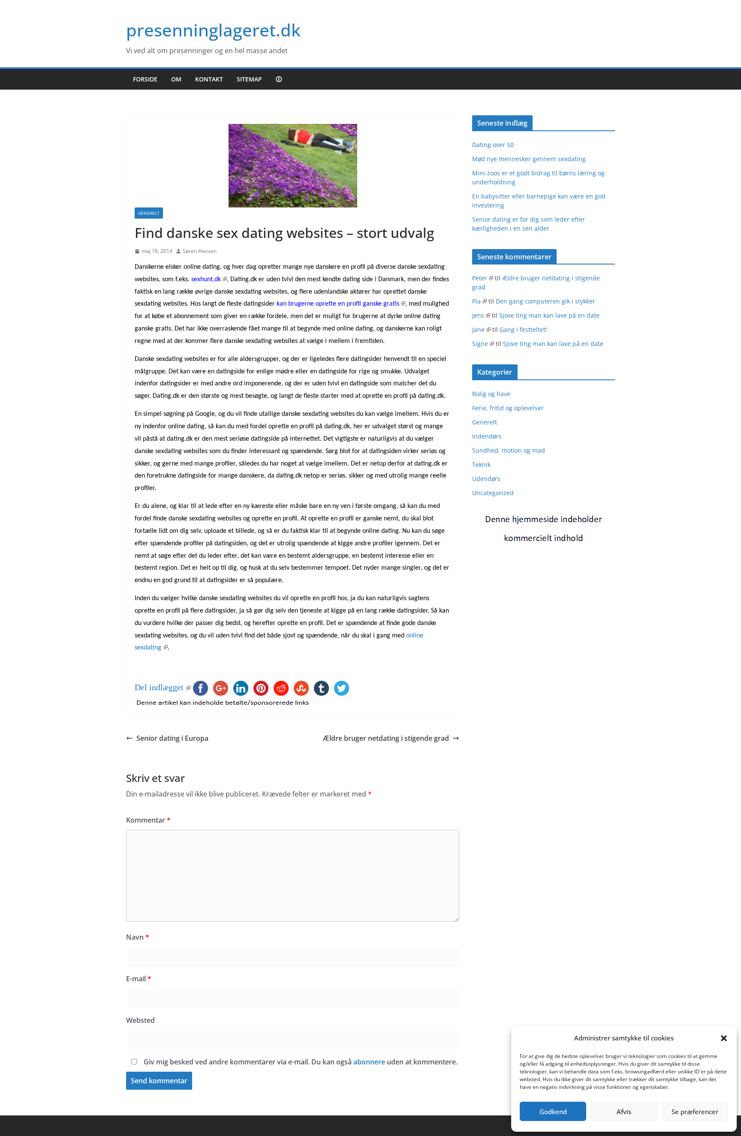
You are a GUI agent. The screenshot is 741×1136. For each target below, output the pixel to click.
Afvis (624, 1111)
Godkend (553, 1111)
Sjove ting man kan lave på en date (549, 315)
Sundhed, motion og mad (508, 450)
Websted (140, 1020)
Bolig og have (491, 394)
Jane (478, 329)
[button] (724, 1038)
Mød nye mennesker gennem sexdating (529, 159)
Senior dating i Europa (172, 738)
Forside (145, 79)
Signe (480, 344)
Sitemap (249, 79)
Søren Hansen (200, 251)
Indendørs (487, 436)
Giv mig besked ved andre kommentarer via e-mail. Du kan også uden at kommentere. (300, 1062)
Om (176, 79)
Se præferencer (695, 1111)
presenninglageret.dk (213, 30)
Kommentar (148, 820)
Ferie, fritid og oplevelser (508, 408)
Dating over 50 (493, 145)
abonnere (369, 1062)
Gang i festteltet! (523, 329)
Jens (478, 315)
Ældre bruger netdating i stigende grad (386, 738)
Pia (476, 301)
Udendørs (486, 479)
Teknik (481, 464)
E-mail (138, 978)
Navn (137, 937)
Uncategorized (493, 493)
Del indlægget (159, 687)
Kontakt (209, 79)
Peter (479, 278)
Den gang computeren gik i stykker (545, 301)
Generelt (149, 213)
